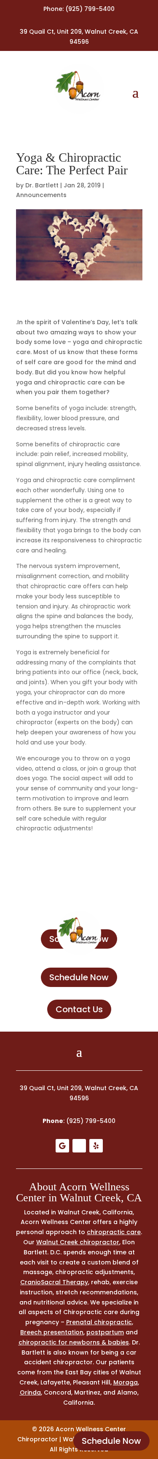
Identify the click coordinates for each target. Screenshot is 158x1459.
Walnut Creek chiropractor (77, 1242)
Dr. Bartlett (42, 185)
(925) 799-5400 (90, 9)
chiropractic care (114, 1232)
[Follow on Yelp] (96, 1145)
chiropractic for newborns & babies (74, 1342)
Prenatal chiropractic (99, 1322)
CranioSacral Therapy (54, 1282)
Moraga (125, 1382)
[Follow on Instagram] (79, 1145)
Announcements (41, 195)
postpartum (105, 1332)
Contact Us (79, 1009)
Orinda (30, 1392)
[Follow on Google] (62, 1145)
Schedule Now (111, 1441)
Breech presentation (51, 1332)
